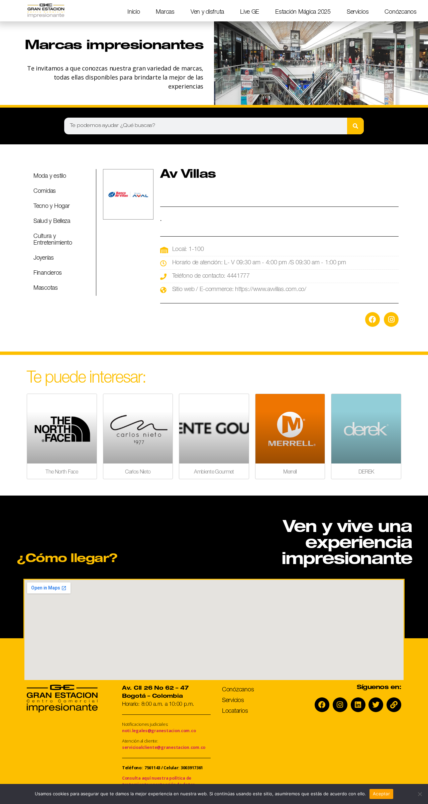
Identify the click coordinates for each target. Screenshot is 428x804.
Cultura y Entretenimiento (52, 240)
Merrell (290, 472)
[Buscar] (355, 126)
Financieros (47, 273)
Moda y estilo (49, 176)
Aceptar (381, 793)
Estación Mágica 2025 (303, 12)
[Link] (394, 704)
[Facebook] (372, 319)
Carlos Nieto (137, 472)
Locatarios (235, 711)
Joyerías (43, 258)
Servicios (358, 12)
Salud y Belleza (51, 222)
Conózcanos (400, 12)
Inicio (133, 12)
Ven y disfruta (207, 12)
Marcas (165, 12)
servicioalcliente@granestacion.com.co (163, 747)
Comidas (44, 191)
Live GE (249, 12)
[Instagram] (391, 319)
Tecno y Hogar (51, 207)
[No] (419, 794)
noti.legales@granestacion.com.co (159, 730)
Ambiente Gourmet (214, 472)
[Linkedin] (358, 704)
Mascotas (45, 288)
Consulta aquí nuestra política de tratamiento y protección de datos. (159, 781)
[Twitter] (375, 704)
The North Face (61, 472)
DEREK (366, 472)
